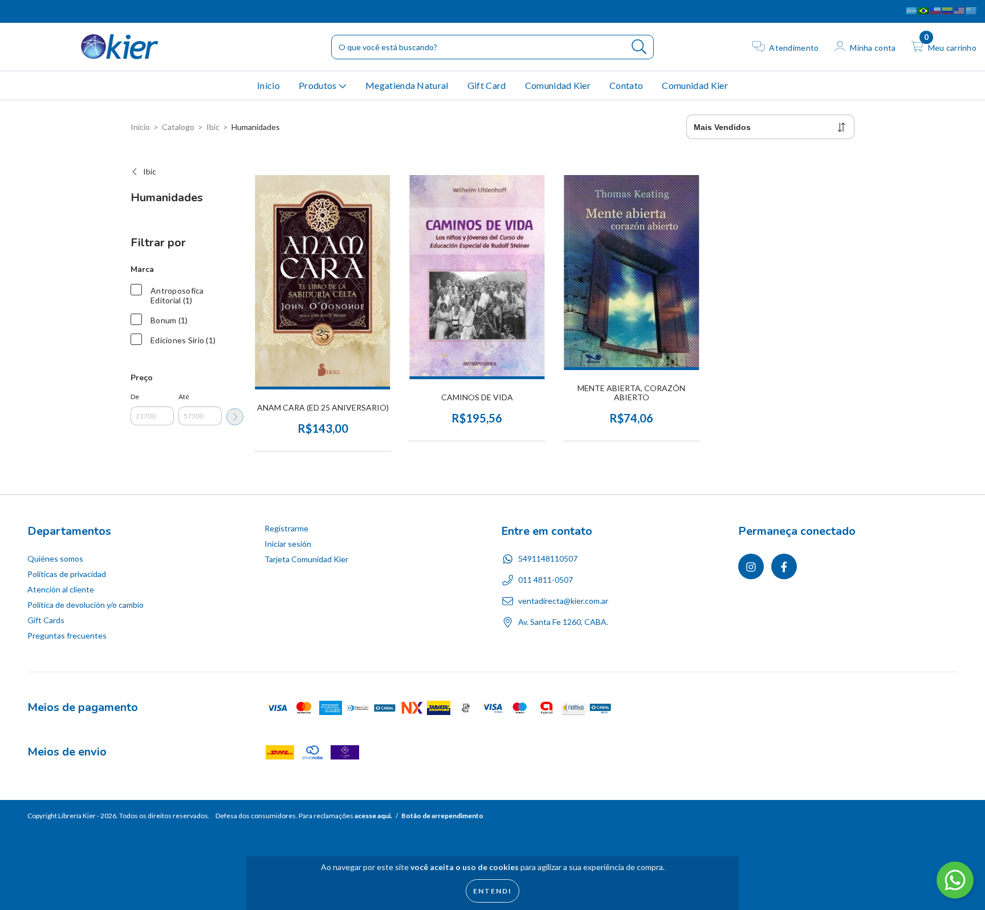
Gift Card (486, 85)
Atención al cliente (60, 589)
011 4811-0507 (545, 579)
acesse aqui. (373, 815)
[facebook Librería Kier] (32, 11)
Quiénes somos (55, 558)
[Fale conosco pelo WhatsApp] (955, 880)
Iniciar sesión (287, 544)
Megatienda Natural (407, 85)
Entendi (492, 891)
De (135, 396)
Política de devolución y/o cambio (85, 605)
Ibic (212, 127)
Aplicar (234, 416)
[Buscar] (639, 47)
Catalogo (178, 127)
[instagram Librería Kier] (17, 11)
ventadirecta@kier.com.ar (563, 601)
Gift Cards (45, 620)
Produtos (319, 85)
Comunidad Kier (558, 85)
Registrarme (286, 528)
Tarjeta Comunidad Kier (306, 559)
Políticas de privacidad (66, 574)
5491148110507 (547, 558)
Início (268, 85)
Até (183, 396)
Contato (626, 85)
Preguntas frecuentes (67, 635)
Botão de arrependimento (442, 815)
